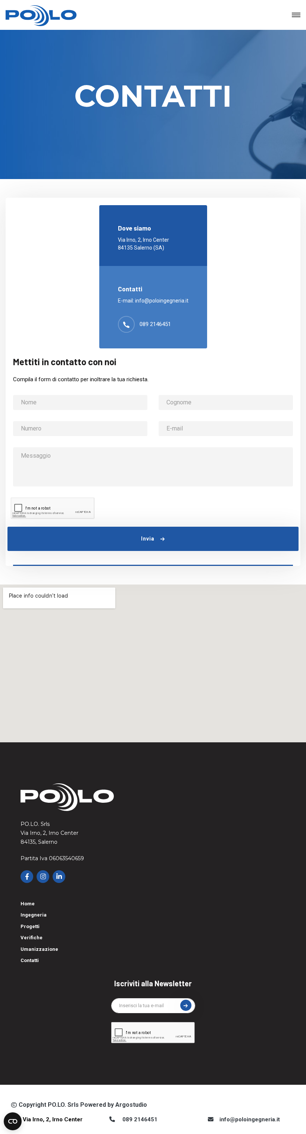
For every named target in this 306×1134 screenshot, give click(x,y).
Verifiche (32, 937)
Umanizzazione (39, 949)
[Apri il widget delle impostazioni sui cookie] (13, 1121)
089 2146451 (155, 324)
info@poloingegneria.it (161, 301)
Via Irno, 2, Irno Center (52, 1119)
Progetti (30, 926)
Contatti (30, 960)
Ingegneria (34, 915)
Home (28, 903)
